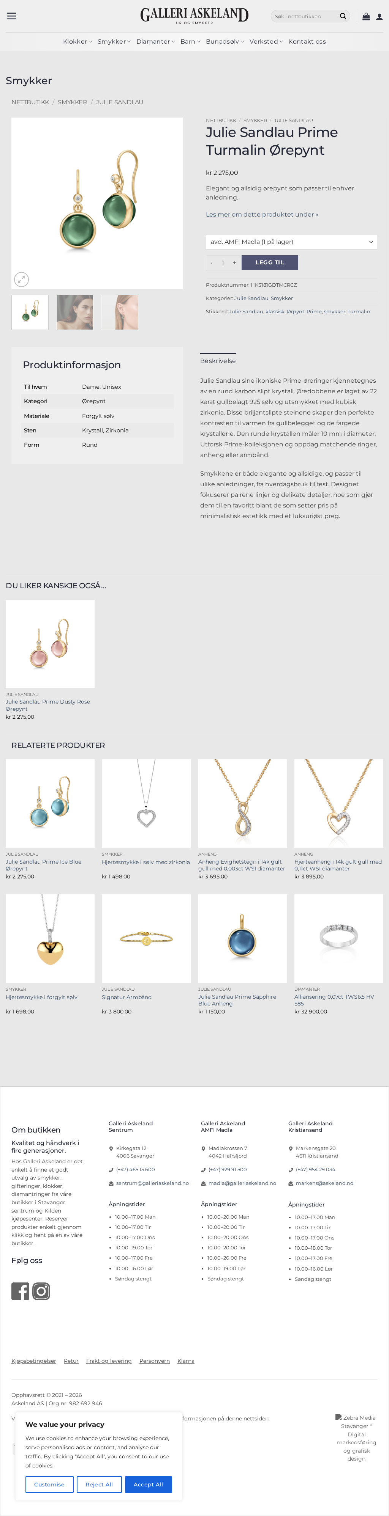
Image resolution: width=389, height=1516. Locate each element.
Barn (187, 41)
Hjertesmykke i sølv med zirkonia (146, 862)
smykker (334, 311)
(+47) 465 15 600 (135, 1169)
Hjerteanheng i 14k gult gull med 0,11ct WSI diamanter (338, 865)
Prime (314, 311)
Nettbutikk (30, 102)
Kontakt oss (307, 41)
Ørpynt (295, 311)
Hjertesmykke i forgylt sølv (41, 997)
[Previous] (21, 203)
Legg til (270, 262)
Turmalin (359, 311)
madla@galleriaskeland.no (242, 1183)
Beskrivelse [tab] (218, 360)
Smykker (112, 41)
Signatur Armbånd (127, 997)
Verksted (264, 41)
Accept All (148, 1484)
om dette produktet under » (262, 214)
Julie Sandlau (120, 102)
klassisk (275, 311)
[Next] (173, 203)
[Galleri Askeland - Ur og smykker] (195, 16)
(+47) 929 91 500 (228, 1169)
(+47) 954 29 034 (315, 1169)
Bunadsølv (222, 41)
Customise (49, 1484)
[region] (98, 1456)
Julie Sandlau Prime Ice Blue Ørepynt (43, 865)
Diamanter (153, 41)
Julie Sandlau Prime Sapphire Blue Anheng (237, 1000)
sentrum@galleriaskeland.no (152, 1183)
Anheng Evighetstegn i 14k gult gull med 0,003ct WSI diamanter (241, 865)
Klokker (75, 41)
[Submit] (343, 16)
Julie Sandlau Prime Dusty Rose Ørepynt (48, 705)
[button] (11, 16)
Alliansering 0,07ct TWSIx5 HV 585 (334, 1000)
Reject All (99, 1484)
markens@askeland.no (324, 1183)
